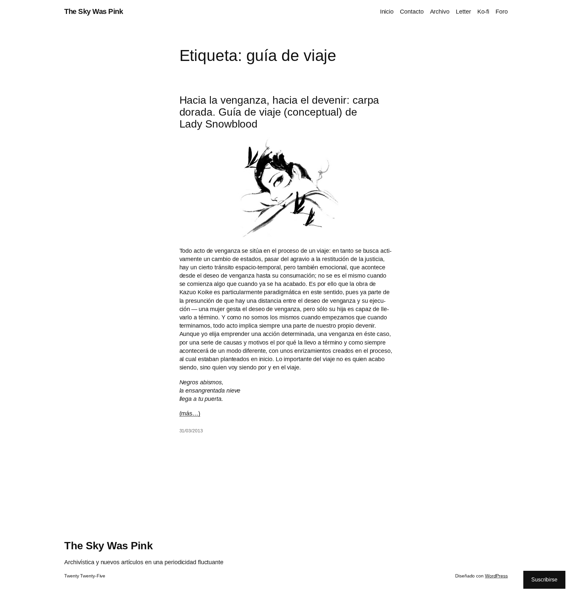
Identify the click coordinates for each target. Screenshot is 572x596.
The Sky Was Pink (93, 11)
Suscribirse (544, 579)
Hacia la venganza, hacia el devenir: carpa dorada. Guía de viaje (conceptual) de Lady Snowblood (279, 112)
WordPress (496, 575)
